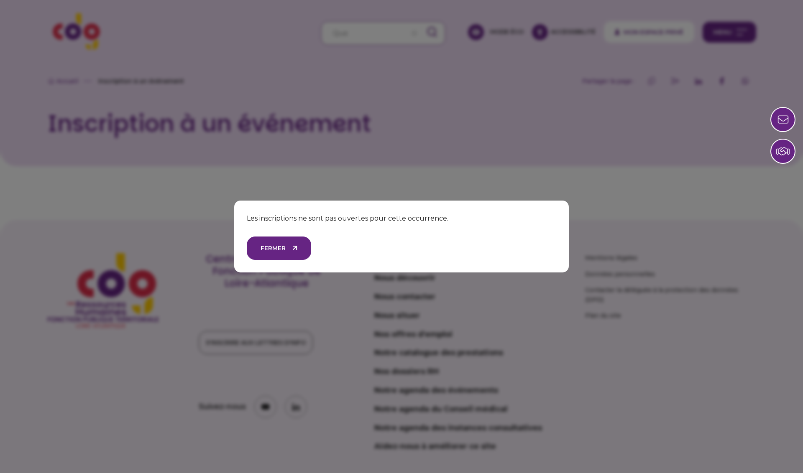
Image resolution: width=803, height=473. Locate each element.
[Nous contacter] (782, 151)
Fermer (273, 248)
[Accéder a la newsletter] (782, 119)
